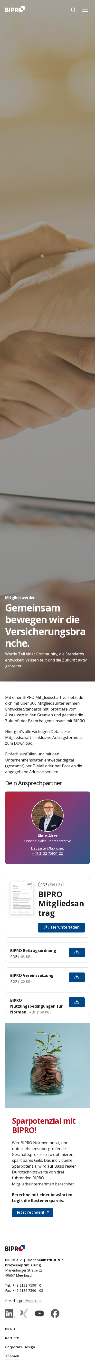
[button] (9, 1354)
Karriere (12, 1337)
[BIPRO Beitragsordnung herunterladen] (77, 952)
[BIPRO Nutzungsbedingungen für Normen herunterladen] (77, 1002)
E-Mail (38, 766)
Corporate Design (20, 1347)
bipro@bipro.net (29, 1300)
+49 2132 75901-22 (47, 853)
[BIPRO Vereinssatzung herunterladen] (77, 977)
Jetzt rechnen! (30, 1212)
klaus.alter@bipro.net (47, 848)
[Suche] (73, 10)
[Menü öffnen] (85, 10)
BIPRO (10, 1328)
